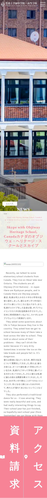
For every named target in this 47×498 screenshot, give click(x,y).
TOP (5, 214)
